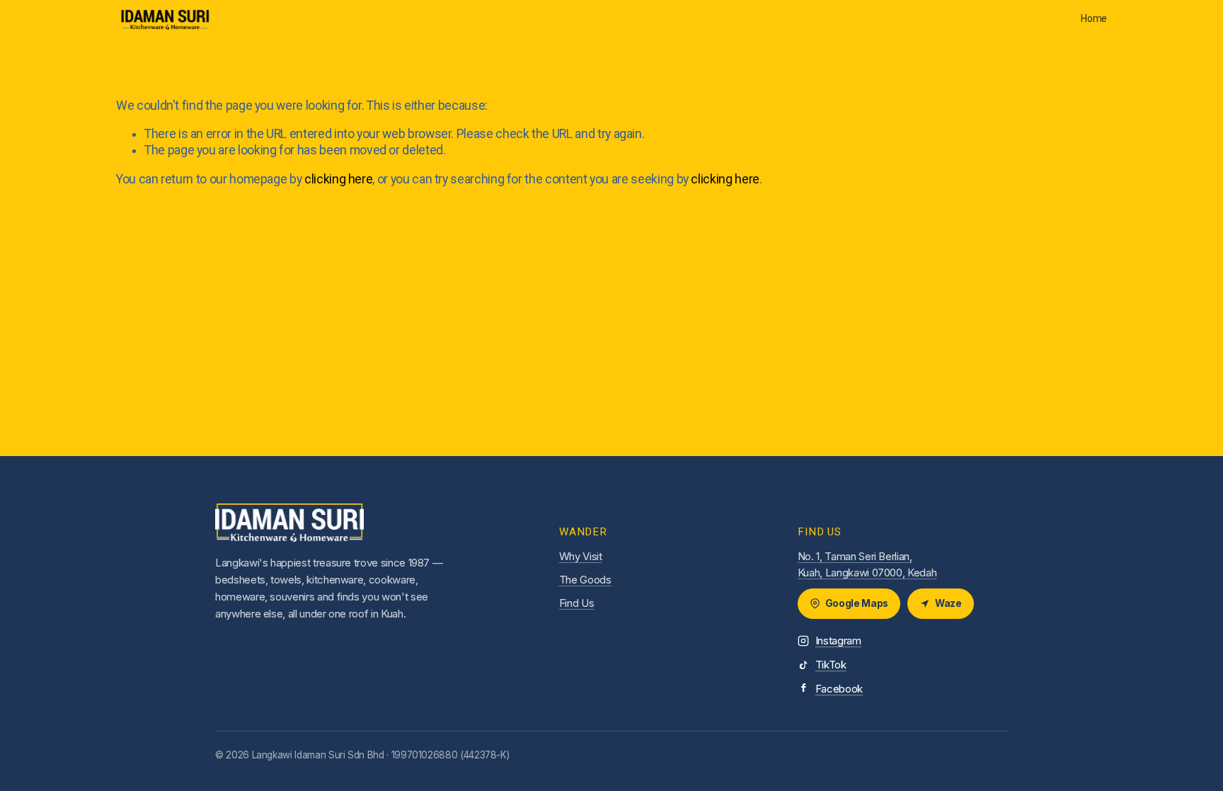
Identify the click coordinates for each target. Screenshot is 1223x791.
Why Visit (580, 556)
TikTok (830, 664)
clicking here (338, 179)
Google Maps (856, 603)
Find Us (577, 603)
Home (1094, 18)
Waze (948, 603)
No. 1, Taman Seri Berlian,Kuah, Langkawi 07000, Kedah (867, 564)
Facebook (839, 688)
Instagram (838, 640)
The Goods (585, 579)
